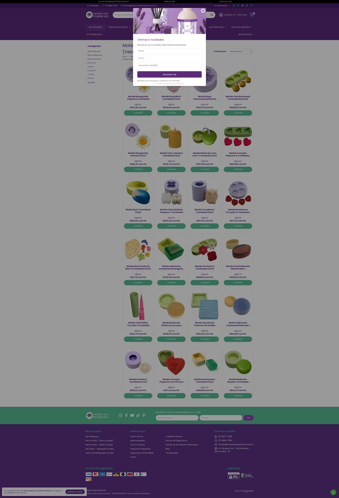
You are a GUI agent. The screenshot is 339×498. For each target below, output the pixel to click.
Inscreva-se (169, 74)
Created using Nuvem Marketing (169, 83)
